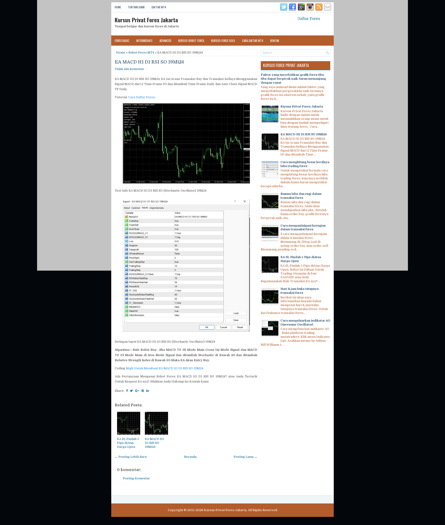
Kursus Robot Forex (191, 40)
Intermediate (144, 40)
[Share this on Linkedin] (147, 390)
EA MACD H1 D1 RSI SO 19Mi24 (149, 62)
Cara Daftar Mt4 (252, 40)
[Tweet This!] (131, 390)
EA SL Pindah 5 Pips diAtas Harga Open (128, 443)
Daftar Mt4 (159, 7)
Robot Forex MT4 (141, 52)
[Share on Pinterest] (142, 390)
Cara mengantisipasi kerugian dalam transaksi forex (303, 227)
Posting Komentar (136, 478)
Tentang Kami (136, 7)
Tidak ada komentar (129, 69)
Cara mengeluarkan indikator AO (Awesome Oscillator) (305, 322)
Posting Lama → (245, 457)
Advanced (165, 40)
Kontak (274, 40)
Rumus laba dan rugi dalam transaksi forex (300, 195)
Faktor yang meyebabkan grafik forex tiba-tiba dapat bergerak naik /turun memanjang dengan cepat (293, 78)
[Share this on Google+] (137, 390)
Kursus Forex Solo (223, 40)
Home (118, 7)
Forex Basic (122, 40)
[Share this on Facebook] (127, 390)
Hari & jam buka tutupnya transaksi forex (299, 290)
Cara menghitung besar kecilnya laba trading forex (304, 164)
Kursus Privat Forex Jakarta (146, 20)
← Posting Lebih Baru (131, 457)
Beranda (190, 457)
